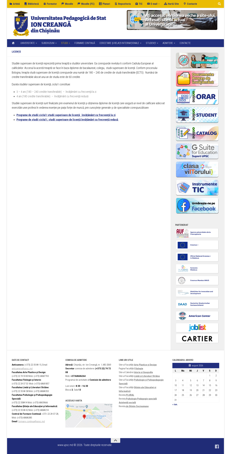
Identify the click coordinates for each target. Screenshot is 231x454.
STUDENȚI (151, 43)
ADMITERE (168, 43)
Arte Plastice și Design (145, 364)
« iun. (175, 404)
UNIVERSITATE (27, 43)
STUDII (64, 43)
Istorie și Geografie (143, 372)
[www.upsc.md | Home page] (59, 23)
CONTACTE (185, 43)
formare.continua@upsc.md (31, 421)
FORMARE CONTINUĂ (84, 43)
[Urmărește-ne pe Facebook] (217, 446)
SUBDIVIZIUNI (47, 43)
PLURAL (130, 395)
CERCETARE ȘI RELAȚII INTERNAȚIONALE (119, 43)
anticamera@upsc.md (22, 368)
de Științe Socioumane (137, 406)
